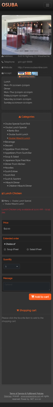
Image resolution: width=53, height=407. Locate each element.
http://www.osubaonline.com (32, 67)
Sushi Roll (10, 175)
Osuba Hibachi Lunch (19, 138)
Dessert (9, 145)
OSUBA (10, 4)
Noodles (9, 167)
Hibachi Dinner (12, 182)
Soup (12, 249)
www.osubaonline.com (31, 396)
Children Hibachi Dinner (20, 186)
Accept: (8, 73)
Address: (8, 56)
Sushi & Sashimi (13, 179)
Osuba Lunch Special (16, 127)
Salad (35, 249)
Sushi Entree (11, 171)
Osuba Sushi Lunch (18, 134)
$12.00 (7, 228)
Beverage (10, 142)
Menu (6, 201)
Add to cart (41, 296)
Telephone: (9, 62)
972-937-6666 (25, 62)
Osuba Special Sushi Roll (17, 123)
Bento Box (14, 130)
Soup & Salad (12, 156)
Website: (7, 67)
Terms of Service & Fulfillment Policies (26, 393)
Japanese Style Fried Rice (17, 160)
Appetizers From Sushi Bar (18, 153)
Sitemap (8, 396)
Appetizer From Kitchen (16, 149)
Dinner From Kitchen (15, 164)
